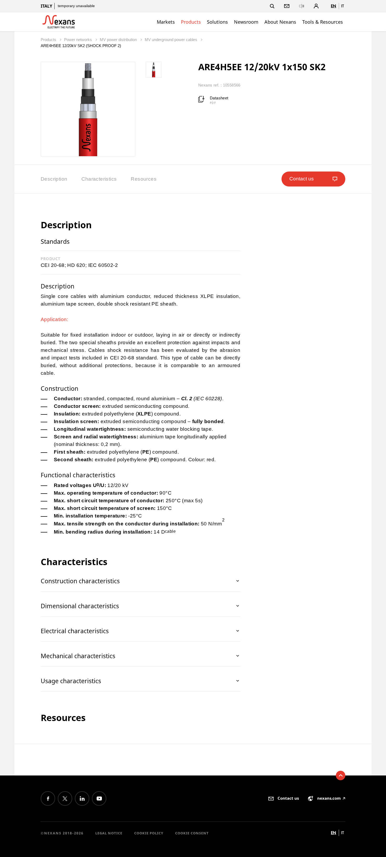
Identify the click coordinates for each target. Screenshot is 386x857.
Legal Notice (108, 833)
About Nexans (280, 21)
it (342, 5)
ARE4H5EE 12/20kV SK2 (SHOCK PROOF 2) (81, 45)
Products (191, 21)
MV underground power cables (171, 39)
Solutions (217, 21)
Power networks (78, 39)
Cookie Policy (148, 833)
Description (54, 179)
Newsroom (246, 21)
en (333, 5)
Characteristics (99, 179)
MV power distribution (119, 39)
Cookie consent (192, 833)
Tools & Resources (322, 21)
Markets (166, 21)
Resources (144, 179)
